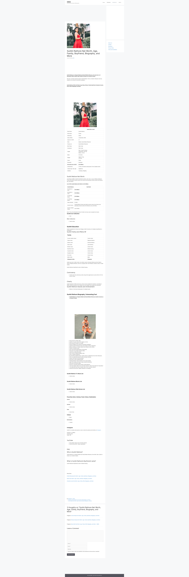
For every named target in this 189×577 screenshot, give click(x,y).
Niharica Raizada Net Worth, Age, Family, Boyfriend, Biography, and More (85, 519)
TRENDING (108, 2)
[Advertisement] (83, 13)
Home (104, 2)
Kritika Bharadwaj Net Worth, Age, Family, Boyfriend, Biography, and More (81, 476)
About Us (110, 42)
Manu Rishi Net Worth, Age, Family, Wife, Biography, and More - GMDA (85, 524)
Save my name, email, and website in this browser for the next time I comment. (83, 551)
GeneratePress (99, 575)
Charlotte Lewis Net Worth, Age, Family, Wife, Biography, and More (80, 481)
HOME (74, 498)
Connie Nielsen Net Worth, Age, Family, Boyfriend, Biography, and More (80, 500)
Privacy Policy (111, 47)
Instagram (99, 430)
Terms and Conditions (112, 49)
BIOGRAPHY (114, 2)
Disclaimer (110, 46)
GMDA (69, 2)
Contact (109, 44)
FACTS (120, 2)
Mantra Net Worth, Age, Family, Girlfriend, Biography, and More (79, 478)
